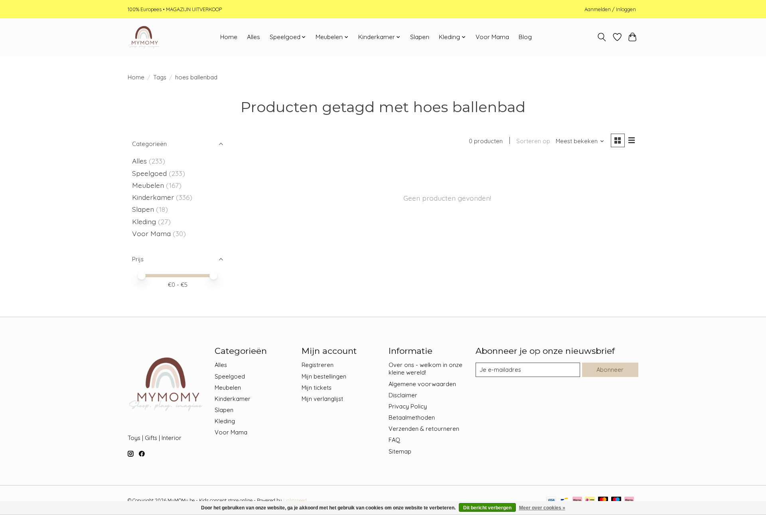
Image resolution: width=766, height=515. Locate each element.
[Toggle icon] (602, 37)
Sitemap (400, 451)
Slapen (419, 37)
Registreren (318, 365)
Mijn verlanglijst (322, 399)
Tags (159, 77)
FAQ (394, 440)
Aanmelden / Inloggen (610, 9)
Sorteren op (533, 141)
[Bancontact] (564, 500)
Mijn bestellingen (324, 376)
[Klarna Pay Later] (629, 500)
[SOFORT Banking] (577, 500)
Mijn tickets (317, 387)
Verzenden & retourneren (424, 428)
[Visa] (551, 500)
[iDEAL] (590, 500)
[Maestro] (616, 500)
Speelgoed (149, 173)
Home (228, 37)
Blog (525, 37)
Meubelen (148, 185)
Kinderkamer (153, 197)
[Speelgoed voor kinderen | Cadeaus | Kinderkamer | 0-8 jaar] (144, 37)
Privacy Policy (408, 406)
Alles (253, 37)
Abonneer (610, 369)
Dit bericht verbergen (487, 508)
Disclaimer (403, 395)
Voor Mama (492, 37)
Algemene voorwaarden (422, 384)
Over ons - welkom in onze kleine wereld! (425, 368)
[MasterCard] (603, 500)
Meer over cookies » (542, 508)
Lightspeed (295, 500)
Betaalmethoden (412, 417)
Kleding (144, 221)
